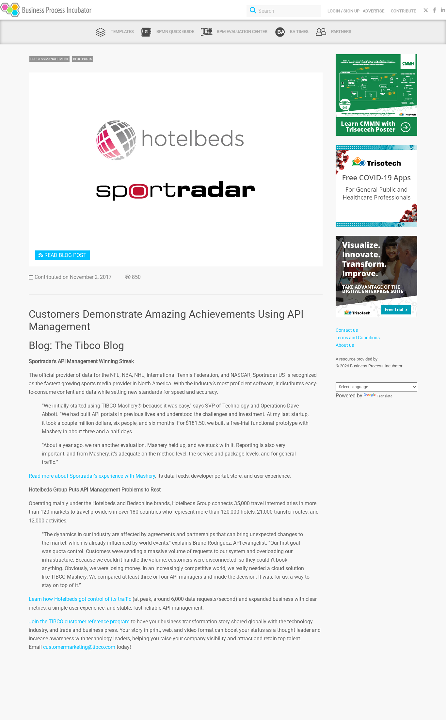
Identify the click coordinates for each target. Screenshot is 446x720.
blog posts (82, 59)
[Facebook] (434, 10)
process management (49, 59)
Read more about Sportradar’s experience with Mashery (92, 476)
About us (345, 345)
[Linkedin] (443, 10)
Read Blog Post (65, 255)
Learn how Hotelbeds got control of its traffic (80, 599)
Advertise (373, 10)
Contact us (347, 330)
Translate (384, 396)
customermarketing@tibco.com (79, 647)
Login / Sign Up (343, 10)
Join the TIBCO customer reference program (79, 621)
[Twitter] (425, 10)
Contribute (403, 10)
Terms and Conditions (358, 337)
